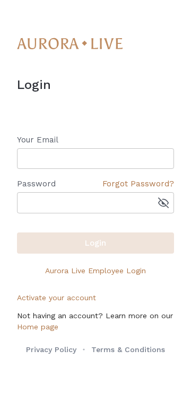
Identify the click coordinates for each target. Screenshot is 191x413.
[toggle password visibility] (163, 202)
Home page (37, 326)
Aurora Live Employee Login (95, 270)
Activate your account (56, 297)
